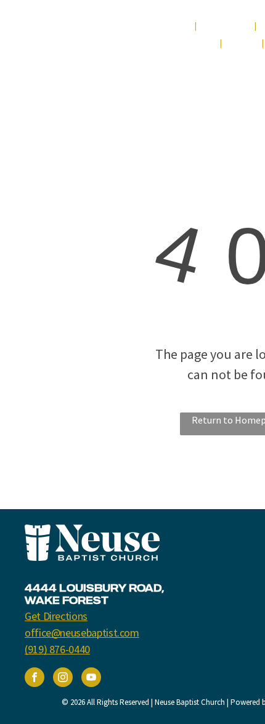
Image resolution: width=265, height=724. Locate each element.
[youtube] (91, 678)
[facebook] (34, 678)
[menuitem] (173, 26)
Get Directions (56, 616)
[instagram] (63, 678)
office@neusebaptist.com (82, 632)
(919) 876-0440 (57, 649)
